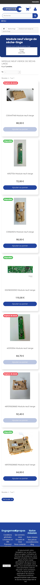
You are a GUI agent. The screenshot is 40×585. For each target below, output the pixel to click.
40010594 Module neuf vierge (20, 348)
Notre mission (32, 537)
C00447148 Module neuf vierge (20, 115)
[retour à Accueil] (4, 28)
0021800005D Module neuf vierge (20, 290)
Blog (32, 544)
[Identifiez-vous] (35, 10)
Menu (3, 21)
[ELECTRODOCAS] (12, 9)
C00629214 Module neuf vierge (20, 232)
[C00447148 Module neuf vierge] (20, 94)
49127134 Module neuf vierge (20, 174)
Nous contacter (20, 544)
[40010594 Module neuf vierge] (20, 327)
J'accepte (6, 566)
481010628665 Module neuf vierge (20, 406)
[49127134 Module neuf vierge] (20, 153)
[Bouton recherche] (35, 15)
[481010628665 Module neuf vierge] (20, 385)
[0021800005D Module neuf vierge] (20, 269)
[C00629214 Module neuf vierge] (20, 211)
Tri (2, 72)
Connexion (35, 2)
